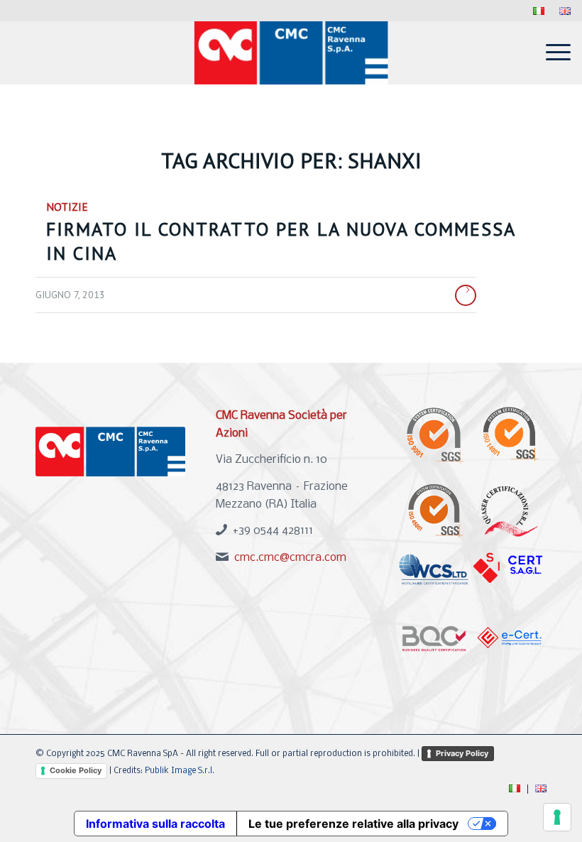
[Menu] (551, 52)
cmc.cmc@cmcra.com (290, 558)
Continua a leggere (465, 295)
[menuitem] (539, 11)
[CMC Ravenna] (291, 52)
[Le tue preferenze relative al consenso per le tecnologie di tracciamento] (557, 817)
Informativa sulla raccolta (155, 823)
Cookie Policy (75, 770)
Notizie (67, 206)
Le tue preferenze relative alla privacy (353, 823)
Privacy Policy (462, 753)
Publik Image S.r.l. (179, 771)
